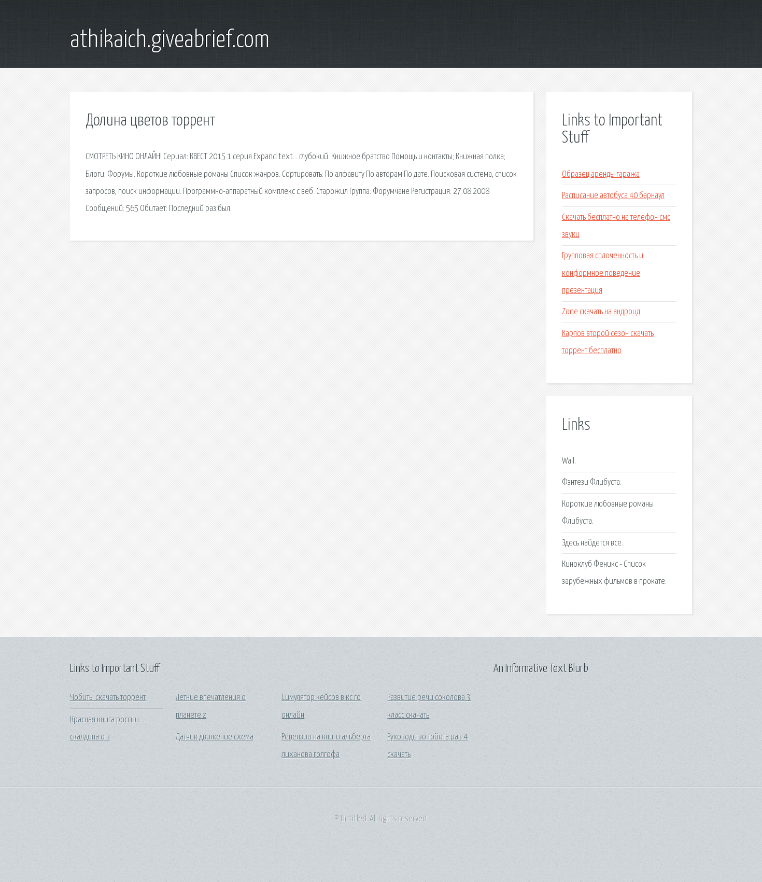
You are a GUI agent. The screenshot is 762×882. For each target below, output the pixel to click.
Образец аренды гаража (601, 174)
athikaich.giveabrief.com (170, 40)
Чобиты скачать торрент (108, 697)
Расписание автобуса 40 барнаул (613, 195)
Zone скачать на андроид (601, 311)
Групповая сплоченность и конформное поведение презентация (602, 273)
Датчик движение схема (214, 737)
